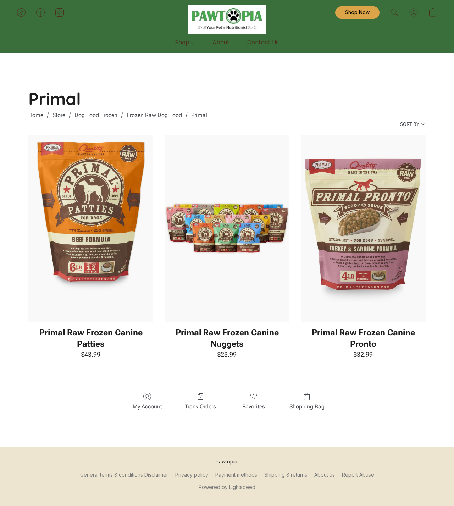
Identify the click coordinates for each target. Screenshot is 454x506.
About (220, 42)
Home (35, 115)
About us (324, 475)
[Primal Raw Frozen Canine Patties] (90, 228)
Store (58, 115)
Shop (183, 42)
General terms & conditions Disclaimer (124, 475)
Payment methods (236, 475)
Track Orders (200, 406)
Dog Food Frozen (95, 115)
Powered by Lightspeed (227, 487)
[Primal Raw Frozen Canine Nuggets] (227, 228)
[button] (227, 19)
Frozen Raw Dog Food (154, 115)
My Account (147, 406)
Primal (199, 115)
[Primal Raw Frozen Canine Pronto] (363, 228)
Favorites (253, 406)
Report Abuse (358, 475)
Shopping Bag (307, 406)
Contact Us (263, 42)
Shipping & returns (285, 475)
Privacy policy (191, 475)
